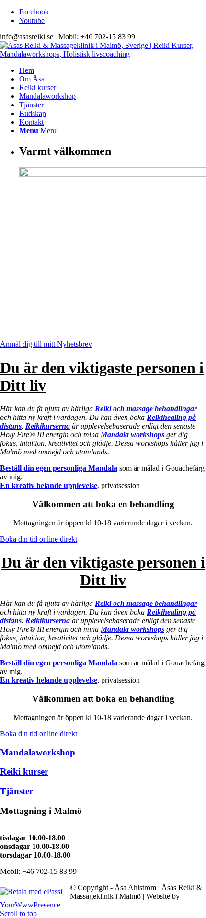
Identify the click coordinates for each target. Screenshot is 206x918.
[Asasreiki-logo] (103, 54)
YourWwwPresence (30, 905)
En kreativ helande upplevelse (48, 485)
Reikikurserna (47, 426)
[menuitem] (112, 70)
